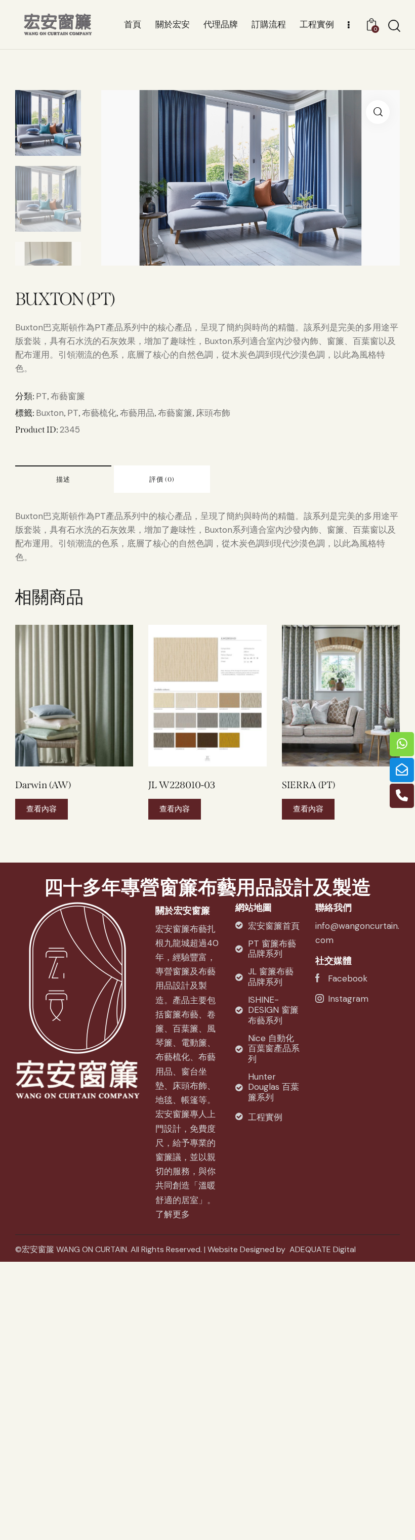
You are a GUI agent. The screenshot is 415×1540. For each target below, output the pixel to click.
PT (41, 396)
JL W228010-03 (181, 785)
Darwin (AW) (43, 785)
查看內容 (41, 809)
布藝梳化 (99, 412)
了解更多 (172, 1214)
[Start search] (393, 26)
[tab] (63, 479)
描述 (63, 479)
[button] (60, 695)
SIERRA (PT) (308, 785)
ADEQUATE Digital (322, 1249)
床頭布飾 (213, 412)
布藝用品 (137, 412)
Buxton (50, 412)
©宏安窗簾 (34, 1249)
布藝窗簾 (68, 396)
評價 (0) (162, 479)
